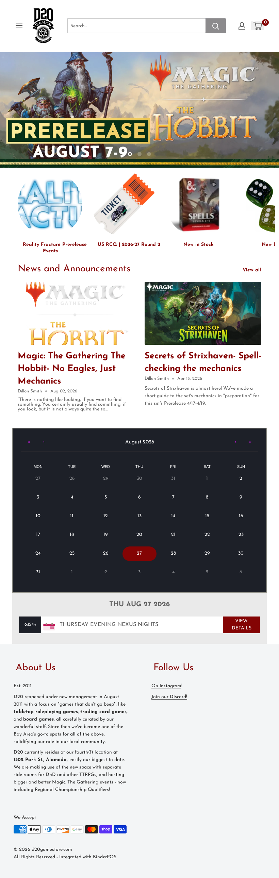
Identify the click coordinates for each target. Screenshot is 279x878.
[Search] (216, 25)
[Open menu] (19, 25)
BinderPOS (104, 857)
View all (253, 270)
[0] (257, 25)
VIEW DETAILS (241, 625)
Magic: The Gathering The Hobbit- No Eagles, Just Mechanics (72, 369)
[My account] (242, 26)
